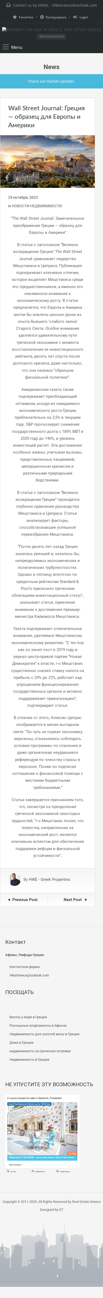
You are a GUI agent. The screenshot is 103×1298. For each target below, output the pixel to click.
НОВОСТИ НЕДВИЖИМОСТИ (37, 206)
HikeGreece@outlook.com (74, 5)
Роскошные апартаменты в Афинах (38, 1026)
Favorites (26, 17)
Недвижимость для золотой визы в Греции (44, 1034)
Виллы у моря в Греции (28, 1017)
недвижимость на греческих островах (40, 1051)
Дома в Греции (22, 1043)
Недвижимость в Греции (29, 1060)
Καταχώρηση (56, 17)
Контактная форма (25, 967)
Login (83, 17)
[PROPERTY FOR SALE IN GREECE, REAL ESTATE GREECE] (51, 30)
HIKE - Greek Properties (49, 879)
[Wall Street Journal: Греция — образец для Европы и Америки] (47, 161)
